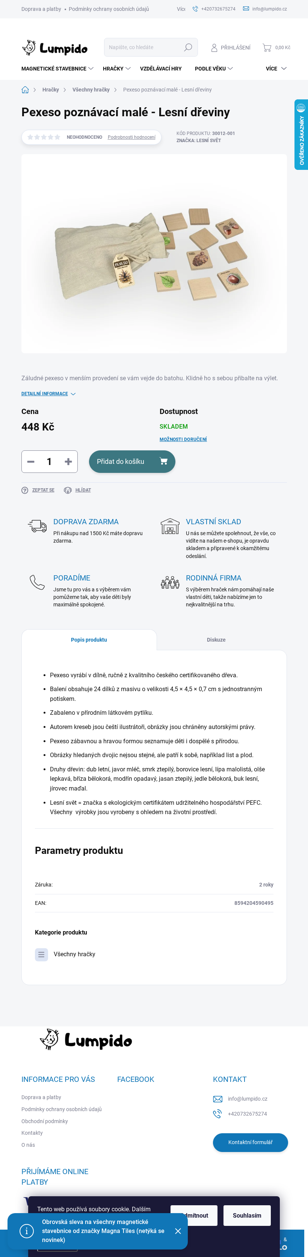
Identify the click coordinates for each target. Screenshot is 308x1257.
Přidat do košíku (120, 461)
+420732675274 (247, 1114)
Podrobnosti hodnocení (132, 137)
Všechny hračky (74, 954)
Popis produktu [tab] (89, 640)
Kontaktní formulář (250, 1142)
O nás (28, 1145)
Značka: (199, 140)
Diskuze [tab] (216, 640)
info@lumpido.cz (247, 1099)
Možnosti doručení (183, 439)
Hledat (188, 47)
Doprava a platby (41, 9)
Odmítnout (194, 1215)
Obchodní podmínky (44, 1121)
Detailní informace (44, 393)
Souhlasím (247, 1215)
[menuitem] (58, 68)
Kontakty (32, 1133)
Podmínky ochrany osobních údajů (109, 9)
